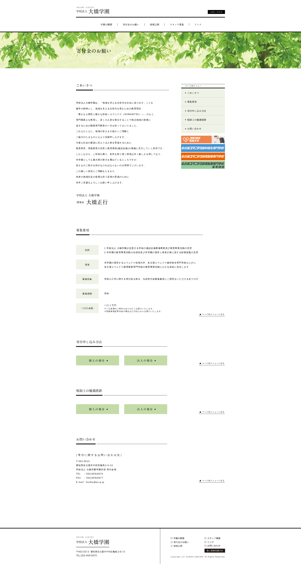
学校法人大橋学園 (92, 10)
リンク (198, 24)
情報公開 (154, 24)
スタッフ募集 (176, 24)
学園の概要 (106, 24)
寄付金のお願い (131, 24)
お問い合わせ (216, 12)
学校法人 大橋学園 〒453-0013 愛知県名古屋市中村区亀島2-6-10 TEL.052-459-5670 (100, 546)
